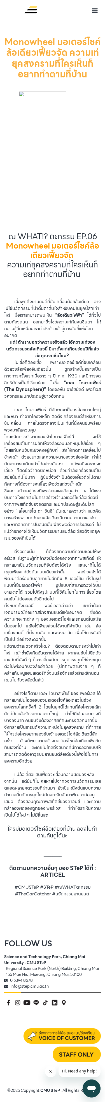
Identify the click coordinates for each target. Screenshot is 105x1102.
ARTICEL (52, 874)
